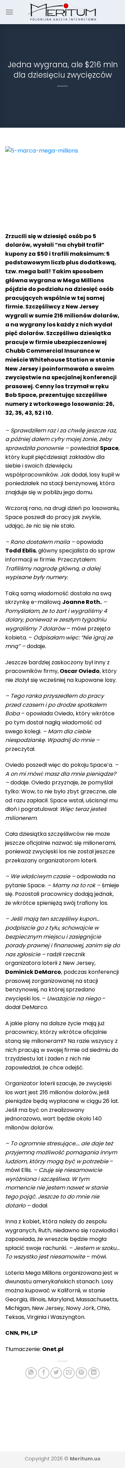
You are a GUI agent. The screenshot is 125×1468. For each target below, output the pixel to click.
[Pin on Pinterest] (81, 1373)
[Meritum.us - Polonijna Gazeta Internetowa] (62, 11)
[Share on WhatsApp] (31, 1373)
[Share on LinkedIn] (94, 1373)
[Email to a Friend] (69, 1373)
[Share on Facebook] (43, 1373)
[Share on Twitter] (56, 1373)
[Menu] (9, 11)
